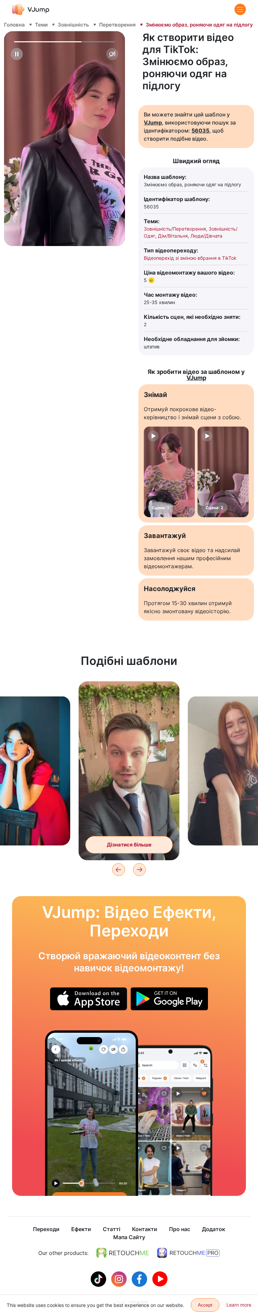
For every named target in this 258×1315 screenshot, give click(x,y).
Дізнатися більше (129, 844)
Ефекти (81, 1229)
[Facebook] (140, 1278)
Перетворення (117, 24)
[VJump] (30, 9)
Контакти (144, 1229)
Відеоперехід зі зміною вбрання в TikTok (190, 258)
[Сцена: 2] (223, 472)
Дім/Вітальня (173, 236)
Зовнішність (73, 24)
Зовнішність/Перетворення (175, 229)
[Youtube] (160, 1278)
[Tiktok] (99, 1278)
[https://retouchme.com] (122, 1253)
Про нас (179, 1229)
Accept (205, 1305)
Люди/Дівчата (206, 236)
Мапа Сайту (129, 1237)
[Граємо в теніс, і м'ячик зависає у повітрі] (91, 1113)
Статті (111, 1229)
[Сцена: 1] (169, 472)
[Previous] (118, 869)
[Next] (139, 869)
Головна (14, 24)
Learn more (238, 1305)
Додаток (213, 1229)
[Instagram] (119, 1278)
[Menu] (240, 9)
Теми (41, 24)
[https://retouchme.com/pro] (188, 1253)
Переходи (46, 1229)
